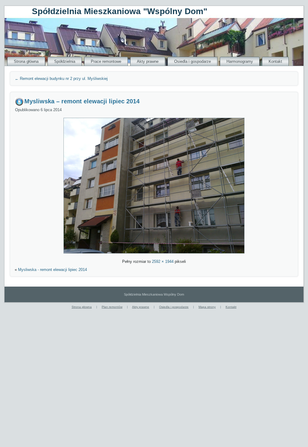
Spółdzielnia (64, 61)
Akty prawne (148, 61)
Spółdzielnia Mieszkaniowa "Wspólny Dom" (119, 11)
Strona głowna (82, 307)
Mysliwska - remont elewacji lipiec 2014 (52, 269)
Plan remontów (112, 307)
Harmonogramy (239, 61)
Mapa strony (207, 307)
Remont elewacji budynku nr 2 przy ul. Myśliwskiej (61, 78)
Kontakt (275, 61)
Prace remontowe (106, 61)
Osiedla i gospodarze (192, 61)
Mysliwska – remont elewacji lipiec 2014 (82, 101)
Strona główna (26, 61)
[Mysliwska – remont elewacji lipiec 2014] (154, 254)
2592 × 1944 (163, 261)
